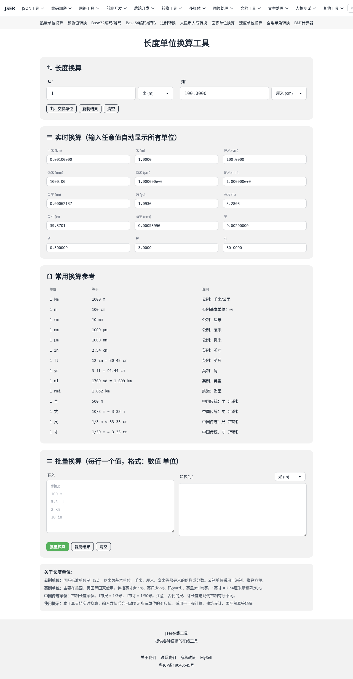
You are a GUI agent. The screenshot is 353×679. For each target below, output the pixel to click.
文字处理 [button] (276, 8)
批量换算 (57, 546)
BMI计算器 (303, 22)
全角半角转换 (278, 22)
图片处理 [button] (220, 8)
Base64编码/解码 (141, 22)
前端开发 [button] (114, 8)
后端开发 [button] (141, 8)
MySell (206, 657)
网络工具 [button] (86, 8)
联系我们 (168, 657)
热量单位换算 (51, 22)
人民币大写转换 (193, 22)
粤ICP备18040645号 (176, 665)
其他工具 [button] (331, 8)
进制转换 (168, 22)
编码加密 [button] (59, 8)
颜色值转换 (77, 22)
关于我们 (148, 657)
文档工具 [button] (248, 8)
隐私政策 (188, 657)
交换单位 (65, 108)
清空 (111, 108)
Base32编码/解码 (106, 22)
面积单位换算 (223, 22)
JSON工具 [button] (30, 8)
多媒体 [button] (195, 8)
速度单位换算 (250, 22)
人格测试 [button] (303, 8)
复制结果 (90, 108)
